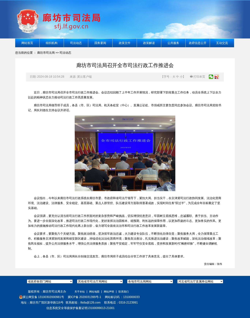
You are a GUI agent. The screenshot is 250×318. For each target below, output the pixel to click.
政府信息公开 (197, 43)
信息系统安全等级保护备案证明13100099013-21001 (80, 308)
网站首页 (27, 43)
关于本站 (79, 291)
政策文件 (124, 43)
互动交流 (222, 43)
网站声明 (109, 291)
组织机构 (51, 43)
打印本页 (199, 76)
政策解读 (149, 43)
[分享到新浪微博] (216, 77)
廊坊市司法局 (46, 52)
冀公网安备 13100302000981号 (43, 297)
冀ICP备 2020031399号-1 (83, 297)
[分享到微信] (211, 77)
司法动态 (76, 43)
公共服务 (173, 43)
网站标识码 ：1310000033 (121, 297)
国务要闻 (100, 43)
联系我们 (123, 291)
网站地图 (94, 291)
